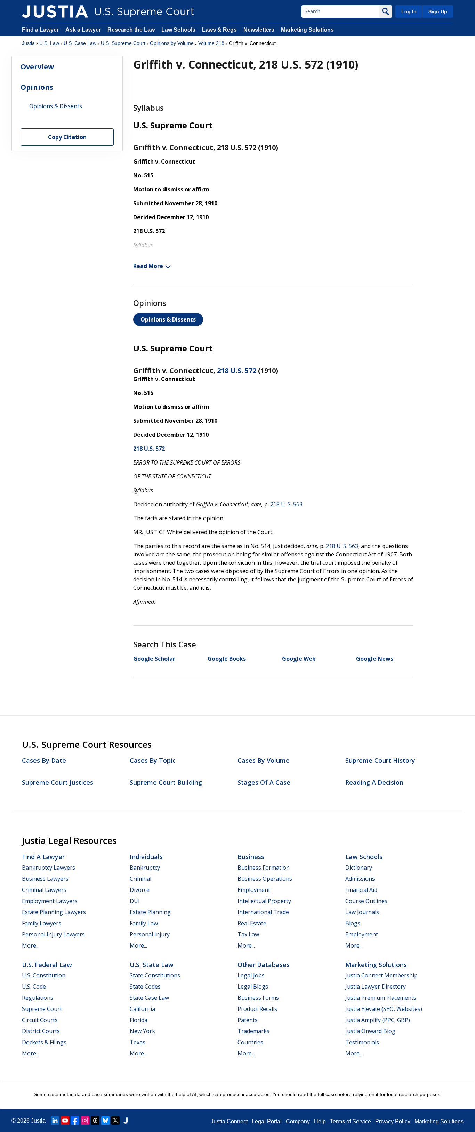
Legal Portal (267, 1121)
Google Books (227, 659)
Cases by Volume (264, 760)
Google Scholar (154, 659)
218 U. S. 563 (286, 504)
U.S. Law (49, 43)
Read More (148, 266)
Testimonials (362, 1042)
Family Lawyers (41, 923)
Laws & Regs (219, 30)
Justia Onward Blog (370, 1031)
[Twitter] (115, 1120)
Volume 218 (211, 43)
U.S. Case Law (80, 43)
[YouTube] (65, 1120)
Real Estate (252, 923)
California (142, 1009)
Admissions (360, 878)
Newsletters (258, 30)
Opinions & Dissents (168, 319)
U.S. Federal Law (47, 964)
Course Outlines (366, 901)
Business (251, 857)
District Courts (41, 1031)
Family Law (144, 923)
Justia (28, 43)
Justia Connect (229, 1121)
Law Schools (178, 30)
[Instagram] (85, 1120)
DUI (135, 901)
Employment (254, 890)
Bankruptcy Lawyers (48, 867)
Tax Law (248, 934)
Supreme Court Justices (57, 782)
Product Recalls (257, 1009)
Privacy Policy (392, 1121)
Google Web (299, 659)
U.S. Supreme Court (123, 43)
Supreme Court (42, 1009)
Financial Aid (361, 890)
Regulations (37, 998)
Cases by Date (44, 760)
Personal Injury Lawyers (53, 934)
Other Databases (264, 964)
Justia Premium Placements (380, 998)
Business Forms (258, 998)
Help (320, 1121)
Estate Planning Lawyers (54, 912)
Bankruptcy (145, 867)
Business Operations (265, 878)
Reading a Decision (374, 782)
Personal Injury (150, 934)
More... (30, 945)
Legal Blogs (253, 986)
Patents (248, 1020)
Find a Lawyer (40, 30)
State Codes (145, 986)
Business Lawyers (45, 878)
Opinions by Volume (172, 43)
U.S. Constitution (43, 975)
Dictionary (358, 867)
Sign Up (437, 11)
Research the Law (131, 30)
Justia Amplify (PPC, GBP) (377, 1020)
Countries (250, 1042)
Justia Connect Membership (381, 975)
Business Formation (264, 867)
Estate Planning (150, 912)
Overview (37, 66)
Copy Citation (67, 137)
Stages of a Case (264, 782)
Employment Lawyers (50, 901)
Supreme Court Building (166, 782)
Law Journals (362, 912)
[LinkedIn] (55, 1120)
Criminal (140, 878)
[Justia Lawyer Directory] (125, 1120)
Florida (138, 1020)
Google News (374, 659)
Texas (137, 1042)
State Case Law (149, 998)
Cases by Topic (153, 760)
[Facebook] (75, 1120)
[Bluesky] (105, 1120)
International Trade (263, 912)
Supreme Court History (380, 760)
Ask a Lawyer (83, 30)
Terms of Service (350, 1121)
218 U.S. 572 (236, 370)
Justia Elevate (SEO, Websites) (383, 1009)
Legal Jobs (251, 975)
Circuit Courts (40, 1020)
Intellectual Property (264, 901)
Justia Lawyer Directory (375, 986)
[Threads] (95, 1120)
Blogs (352, 923)
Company (298, 1121)
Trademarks (253, 1031)
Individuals (146, 857)
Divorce (140, 890)
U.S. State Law (152, 964)
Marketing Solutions (307, 30)
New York (142, 1031)
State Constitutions (155, 975)
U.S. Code (34, 986)
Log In (409, 11)
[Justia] (55, 11)
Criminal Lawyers (44, 890)
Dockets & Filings (44, 1042)
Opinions (37, 87)
